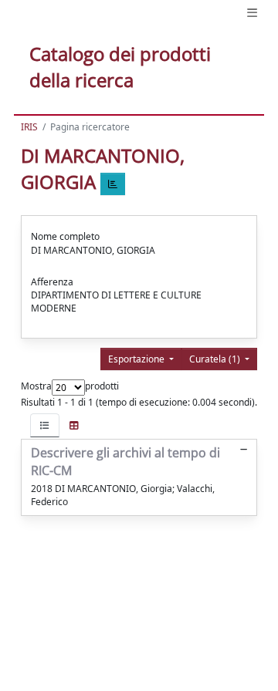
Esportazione (137, 359)
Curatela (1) (215, 359)
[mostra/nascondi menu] (252, 13)
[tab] (44, 425)
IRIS (29, 126)
